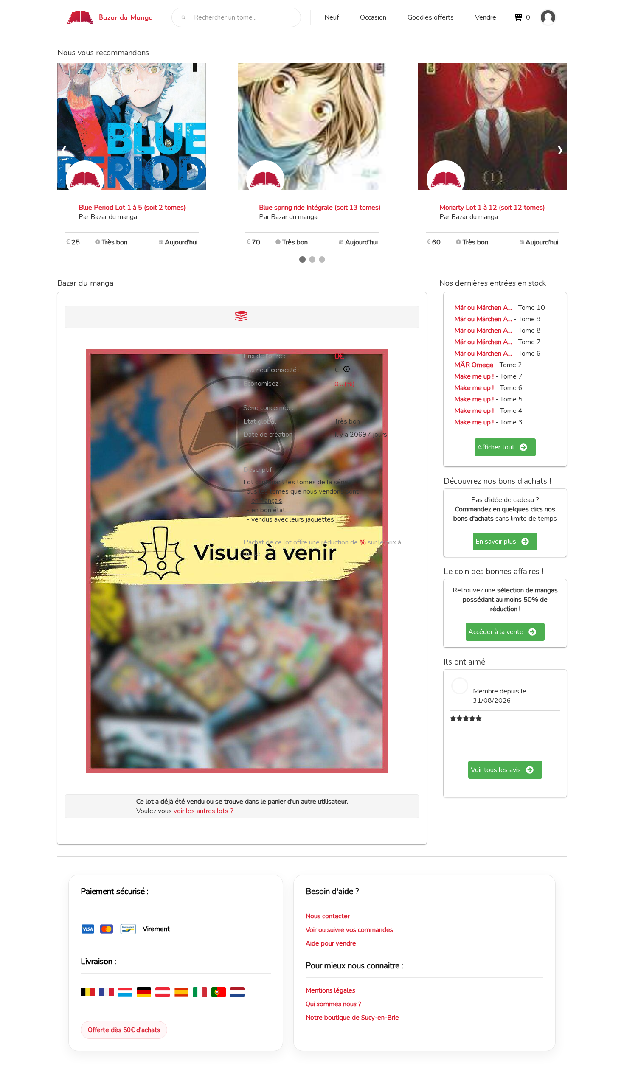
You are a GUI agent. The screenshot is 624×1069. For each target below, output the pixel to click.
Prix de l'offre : (264, 356)
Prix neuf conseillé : (271, 370)
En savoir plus (495, 541)
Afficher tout (495, 447)
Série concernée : (268, 407)
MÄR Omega (473, 365)
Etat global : (261, 421)
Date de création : (269, 434)
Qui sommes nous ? (333, 1004)
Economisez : (262, 383)
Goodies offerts (431, 17)
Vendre (485, 17)
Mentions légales (330, 990)
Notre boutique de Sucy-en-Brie (352, 1017)
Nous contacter (328, 916)
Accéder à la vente (495, 632)
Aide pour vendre (331, 943)
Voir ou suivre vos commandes (349, 930)
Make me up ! (474, 376)
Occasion (373, 17)
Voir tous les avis (496, 769)
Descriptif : (259, 469)
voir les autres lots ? (203, 811)
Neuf (331, 17)
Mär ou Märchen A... (483, 307)
